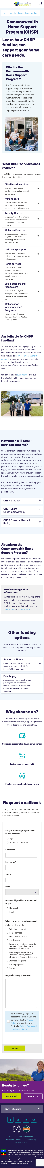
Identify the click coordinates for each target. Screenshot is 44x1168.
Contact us (33, 1096)
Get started (11, 1096)
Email (11, 912)
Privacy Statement (26, 1136)
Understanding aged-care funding (22, 13)
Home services (15, 933)
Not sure (13, 968)
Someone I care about (19, 842)
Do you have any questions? (18, 975)
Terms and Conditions (14, 1139)
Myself (12, 838)
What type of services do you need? (21, 921)
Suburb (9, 874)
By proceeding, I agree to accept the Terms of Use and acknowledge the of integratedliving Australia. (24, 1021)
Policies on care (21, 1143)
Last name (10, 862)
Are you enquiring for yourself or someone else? (20, 832)
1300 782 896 (23, 374)
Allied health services (18, 936)
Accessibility (31, 1139)
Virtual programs (16, 964)
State (7, 886)
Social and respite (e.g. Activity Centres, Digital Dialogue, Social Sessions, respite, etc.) (23, 946)
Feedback (4, 1164)
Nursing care (14, 940)
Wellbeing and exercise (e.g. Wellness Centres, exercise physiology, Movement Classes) (23, 954)
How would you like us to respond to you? (20, 902)
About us (12, 1136)
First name (11, 849)
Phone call (13, 908)
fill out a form (23, 609)
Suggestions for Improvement (19, 1164)
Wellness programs (17, 961)
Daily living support (17, 929)
